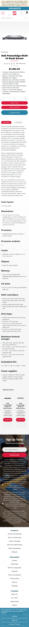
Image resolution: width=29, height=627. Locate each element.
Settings (14, 616)
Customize (18, 122)
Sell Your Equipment (14, 567)
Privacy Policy (14, 578)
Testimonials (14, 601)
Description (6, 122)
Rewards (14, 571)
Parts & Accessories (14, 548)
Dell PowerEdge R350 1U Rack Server (7, 406)
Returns (14, 582)
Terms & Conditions (14, 575)
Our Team (14, 598)
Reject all (14, 620)
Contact (14, 560)
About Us (14, 594)
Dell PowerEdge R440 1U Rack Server (20, 406)
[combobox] (14, 18)
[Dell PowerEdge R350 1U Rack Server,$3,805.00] (7, 398)
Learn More (24, 5)
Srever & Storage (14, 541)
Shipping (14, 586)
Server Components (14, 537)
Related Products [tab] (8, 390)
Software (14, 552)
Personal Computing (14, 534)
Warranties (14, 564)
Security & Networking (14, 545)
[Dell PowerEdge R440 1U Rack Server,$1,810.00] (20, 398)
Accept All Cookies (14, 624)
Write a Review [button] (14, 65)
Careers (14, 605)
